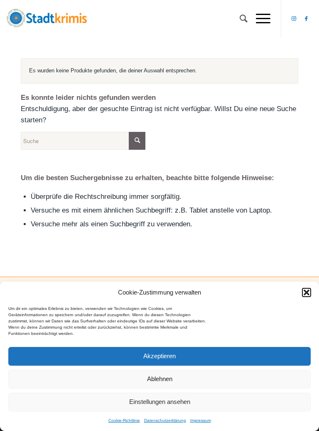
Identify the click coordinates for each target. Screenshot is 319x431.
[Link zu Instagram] (294, 18)
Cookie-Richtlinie (124, 420)
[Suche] (239, 18)
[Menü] (259, 18)
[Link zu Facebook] (306, 18)
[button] (306, 292)
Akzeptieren (159, 355)
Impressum (200, 420)
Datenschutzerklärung (165, 420)
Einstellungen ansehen (159, 401)
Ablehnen (159, 378)
